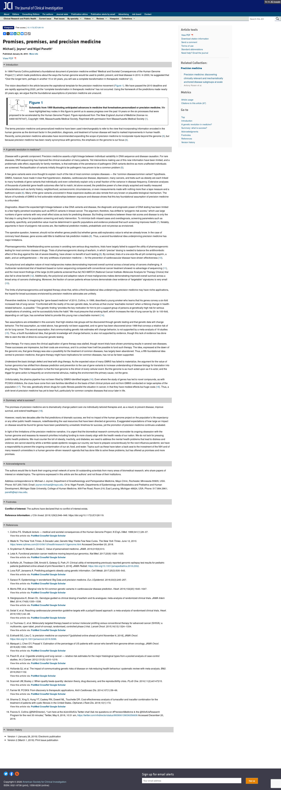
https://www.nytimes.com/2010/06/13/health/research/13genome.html (45, 544)
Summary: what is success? (194, 127)
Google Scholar (58, 535)
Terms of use (187, 45)
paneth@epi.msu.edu (16, 492)
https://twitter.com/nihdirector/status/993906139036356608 (107, 715)
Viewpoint (114, 18)
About (6, 14)
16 (91, 379)
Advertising (123, 14)
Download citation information (195, 38)
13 (7, 283)
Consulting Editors (30, 14)
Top (183, 117)
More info (33, 54)
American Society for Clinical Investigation (44, 781)
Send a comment (189, 42)
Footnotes (186, 135)
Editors (15, 14)
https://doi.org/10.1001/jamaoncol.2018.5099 (33, 639)
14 (102, 315)
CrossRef (45, 535)
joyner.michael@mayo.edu (49, 484)
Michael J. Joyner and (18, 49)
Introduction (186, 120)
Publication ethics (79, 14)
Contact (147, 14)
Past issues (59, 18)
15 (7, 333)
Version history (188, 142)
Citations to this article (193, 103)
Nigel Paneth (42, 49)
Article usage (187, 99)
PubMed (35, 535)
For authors (48, 14)
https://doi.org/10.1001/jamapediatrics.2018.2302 (113, 566)
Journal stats (62, 14)
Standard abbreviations (192, 49)
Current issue (45, 18)
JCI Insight (275, 2)
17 (18, 386)
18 (158, 386)
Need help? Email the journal (194, 52)
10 (160, 257)
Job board (136, 14)
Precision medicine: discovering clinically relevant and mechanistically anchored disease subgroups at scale (203, 78)
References (186, 138)
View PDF (8, 58)
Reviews (100, 18)
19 (40, 410)
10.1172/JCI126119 (35, 27)
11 (164, 268)
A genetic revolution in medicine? (196, 124)
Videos (87, 18)
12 (32, 275)
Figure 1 (119, 85)
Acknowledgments (189, 131)
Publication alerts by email (103, 14)
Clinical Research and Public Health (20, 18)
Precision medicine (191, 68)
